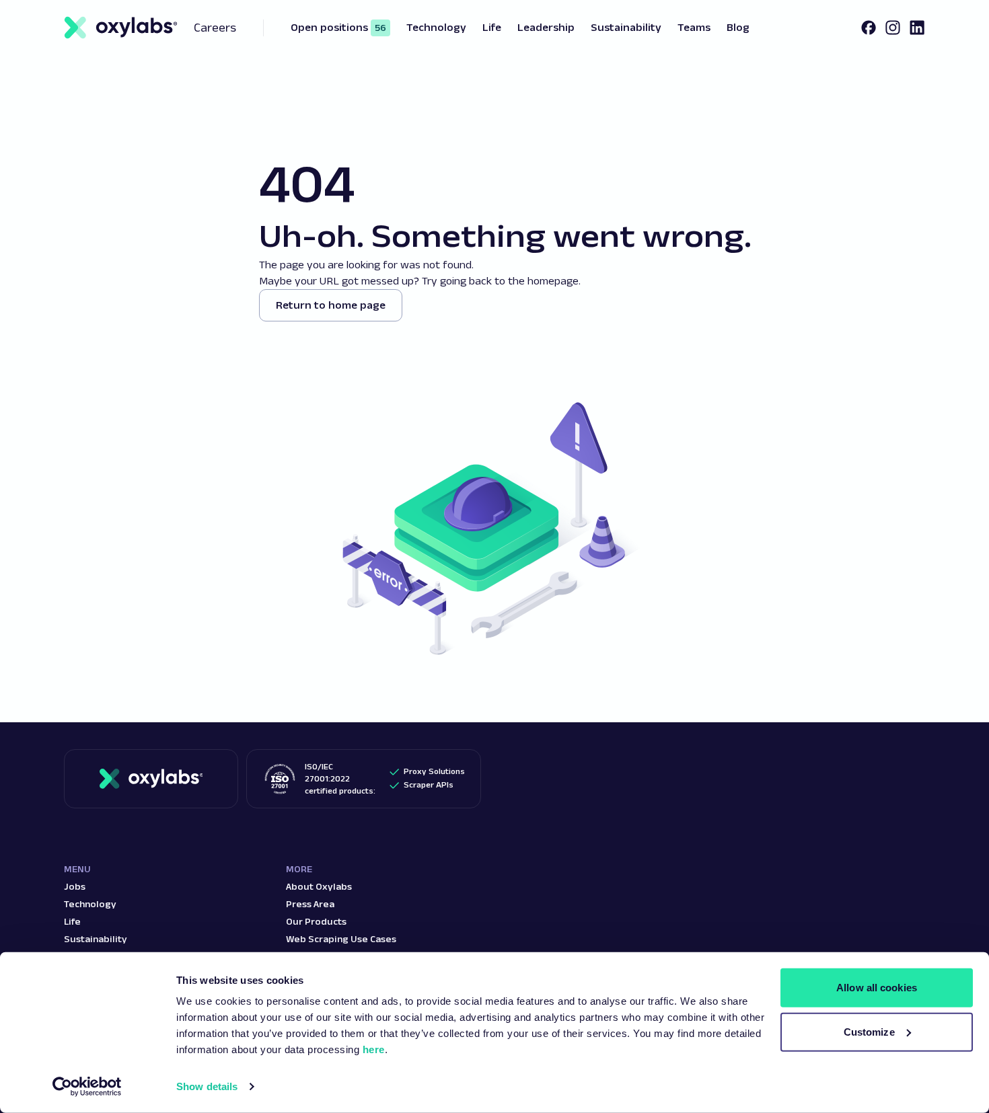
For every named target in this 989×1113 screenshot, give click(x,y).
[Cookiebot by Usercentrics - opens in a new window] (87, 1087)
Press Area (310, 904)
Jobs (74, 886)
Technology (90, 904)
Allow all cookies (876, 987)
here (374, 1049)
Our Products (316, 921)
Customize (869, 1031)
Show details (206, 1086)
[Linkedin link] (917, 28)
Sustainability (95, 939)
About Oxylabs (319, 886)
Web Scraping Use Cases (341, 939)
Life (72, 921)
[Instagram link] (893, 28)
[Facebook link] (868, 28)
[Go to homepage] (151, 779)
